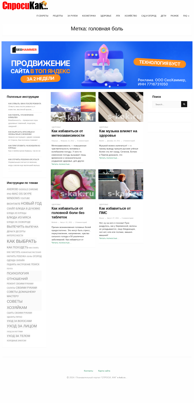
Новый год (31, 203)
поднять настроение (19, 264)
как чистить (13, 252)
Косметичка (89, 16)
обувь (29, 256)
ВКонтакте (13, 203)
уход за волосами (19, 321)
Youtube (25, 198)
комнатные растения (31, 252)
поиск (35, 264)
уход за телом (18, 335)
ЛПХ (118, 16)
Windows (13, 198)
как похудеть (17, 247)
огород (37, 256)
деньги (11, 231)
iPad (9, 194)
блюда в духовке (28, 208)
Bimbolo (54, 222)
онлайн (20, 260)
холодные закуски (16, 341)
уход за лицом (22, 326)
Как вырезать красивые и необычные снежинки (21, 133)
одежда (11, 260)
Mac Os (17, 193)
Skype (27, 193)
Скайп (11, 208)
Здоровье (105, 16)
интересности (15, 235)
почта (10, 269)
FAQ (185, 16)
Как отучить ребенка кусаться (23, 159)
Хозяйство (131, 16)
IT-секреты (42, 16)
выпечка (31, 226)
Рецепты (58, 16)
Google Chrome (28, 189)
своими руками (26, 287)
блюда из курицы (16, 213)
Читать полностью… (62, 164)
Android (12, 189)
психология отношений (18, 276)
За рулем (72, 16)
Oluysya (55, 141)
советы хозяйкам (17, 304)
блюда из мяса (19, 217)
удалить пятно (14, 317)
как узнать (34, 248)
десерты (20, 231)
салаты (11, 288)
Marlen (101, 141)
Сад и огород (148, 16)
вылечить (16, 226)
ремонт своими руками (20, 284)
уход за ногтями (15, 331)
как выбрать (22, 241)
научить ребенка (16, 256)
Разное (175, 16)
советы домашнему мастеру (21, 294)
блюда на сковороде (19, 222)
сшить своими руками (19, 313)
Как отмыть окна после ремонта (24, 104)
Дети (163, 16)
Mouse (101, 218)
